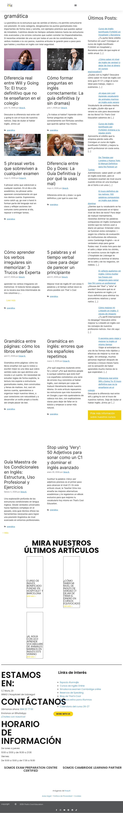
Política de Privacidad (62, 796)
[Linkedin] (72, 810)
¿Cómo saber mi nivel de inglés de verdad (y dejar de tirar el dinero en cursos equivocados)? (73, 592)
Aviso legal (46, 796)
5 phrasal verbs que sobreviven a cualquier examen (21, 168)
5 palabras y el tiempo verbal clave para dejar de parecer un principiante (63, 262)
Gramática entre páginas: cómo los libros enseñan (22, 346)
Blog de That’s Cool (70, 696)
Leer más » (31, 596)
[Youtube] (64, 810)
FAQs (62, 703)
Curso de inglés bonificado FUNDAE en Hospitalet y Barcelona (35, 587)
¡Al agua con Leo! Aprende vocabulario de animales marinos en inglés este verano (35, 645)
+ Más (5, 533)
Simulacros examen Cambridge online (80, 689)
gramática (11, 130)
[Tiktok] (76, 810)
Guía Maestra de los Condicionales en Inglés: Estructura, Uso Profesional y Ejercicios (21, 474)
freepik (67, 791)
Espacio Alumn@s (69, 682)
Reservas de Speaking (72, 692)
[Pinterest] (68, 810)
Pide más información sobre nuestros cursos (102, 415)
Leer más (10, 300)
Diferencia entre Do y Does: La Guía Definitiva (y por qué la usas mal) (64, 173)
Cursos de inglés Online (72, 685)
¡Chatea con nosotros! (13, 716)
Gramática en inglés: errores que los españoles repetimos (65, 349)
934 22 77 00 (26, 709)
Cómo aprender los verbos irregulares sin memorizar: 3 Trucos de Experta (22, 262)
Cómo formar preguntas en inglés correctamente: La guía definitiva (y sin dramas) (65, 90)
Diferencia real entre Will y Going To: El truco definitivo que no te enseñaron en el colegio (22, 90)
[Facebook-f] (56, 810)
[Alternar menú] (75, 5)
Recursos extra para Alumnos (76, 699)
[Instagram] (60, 810)
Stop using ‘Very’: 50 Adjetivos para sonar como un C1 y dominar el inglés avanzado (65, 457)
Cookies (77, 796)
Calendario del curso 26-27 (74, 706)
